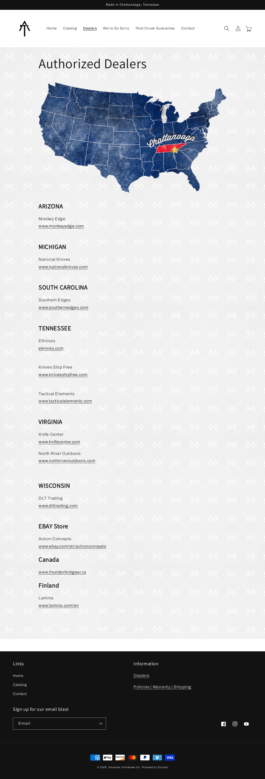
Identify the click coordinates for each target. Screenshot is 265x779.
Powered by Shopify (155, 767)
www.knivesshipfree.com (63, 374)
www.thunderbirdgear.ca (62, 572)
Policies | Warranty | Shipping (162, 687)
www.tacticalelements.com (65, 401)
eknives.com (51, 348)
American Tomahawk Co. (124, 767)
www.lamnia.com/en (59, 605)
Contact (20, 694)
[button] (226, 28)
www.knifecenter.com (59, 442)
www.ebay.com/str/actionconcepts (72, 546)
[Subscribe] (100, 723)
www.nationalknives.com (63, 267)
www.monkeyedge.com (61, 226)
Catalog (20, 685)
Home (18, 676)
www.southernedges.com (64, 307)
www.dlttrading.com (58, 505)
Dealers (141, 675)
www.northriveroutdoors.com (67, 461)
